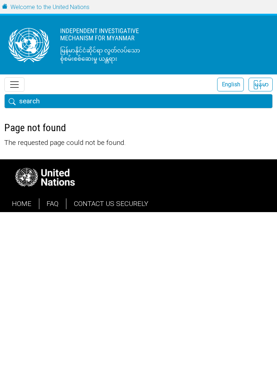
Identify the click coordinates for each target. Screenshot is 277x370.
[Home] (88, 45)
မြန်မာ (261, 84)
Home (21, 203)
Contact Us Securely (111, 203)
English (231, 84)
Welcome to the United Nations (49, 7)
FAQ (52, 203)
